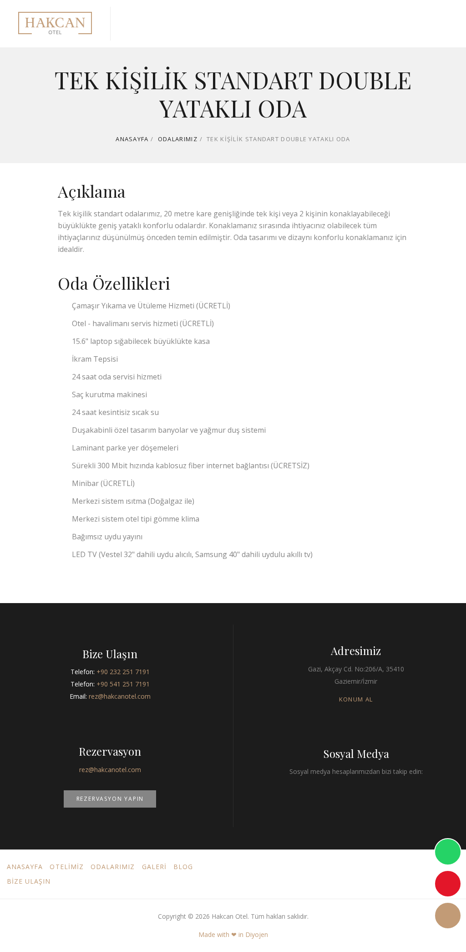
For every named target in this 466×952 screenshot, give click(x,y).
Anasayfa (132, 139)
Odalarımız (178, 139)
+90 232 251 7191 (123, 671)
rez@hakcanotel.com (120, 696)
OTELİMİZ (66, 866)
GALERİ (154, 866)
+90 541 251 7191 (123, 684)
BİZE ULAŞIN (29, 881)
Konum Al (356, 699)
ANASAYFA (25, 866)
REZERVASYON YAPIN (110, 799)
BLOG (183, 866)
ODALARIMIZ (113, 866)
